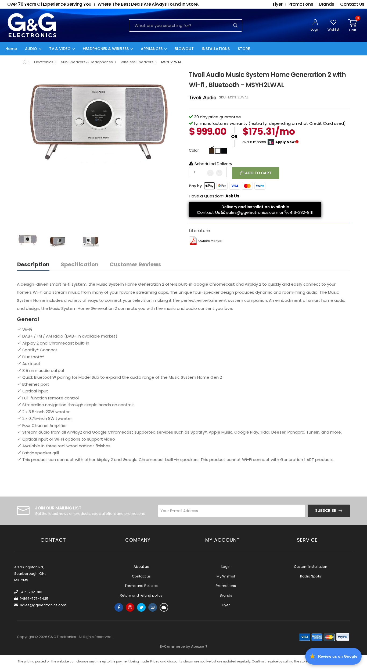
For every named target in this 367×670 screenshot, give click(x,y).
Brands (226, 595)
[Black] (224, 151)
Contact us (141, 576)
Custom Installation (310, 566)
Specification (79, 264)
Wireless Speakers (137, 62)
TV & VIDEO (60, 48)
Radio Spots (310, 576)
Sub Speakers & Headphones (87, 62)
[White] (218, 151)
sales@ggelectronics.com (252, 212)
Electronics (43, 62)
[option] (99, 130)
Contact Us (208, 212)
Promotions (226, 585)
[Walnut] (211, 151)
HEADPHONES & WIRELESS (106, 48)
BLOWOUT (184, 48)
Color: (194, 150)
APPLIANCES (152, 48)
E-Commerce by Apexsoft (183, 646)
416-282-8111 (302, 212)
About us (141, 566)
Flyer (226, 605)
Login (226, 566)
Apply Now (284, 142)
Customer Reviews (135, 264)
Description (33, 264)
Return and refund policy (141, 595)
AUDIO (31, 48)
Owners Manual (210, 241)
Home (11, 48)
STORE (244, 48)
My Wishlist (226, 576)
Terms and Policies (141, 585)
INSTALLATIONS (216, 48)
